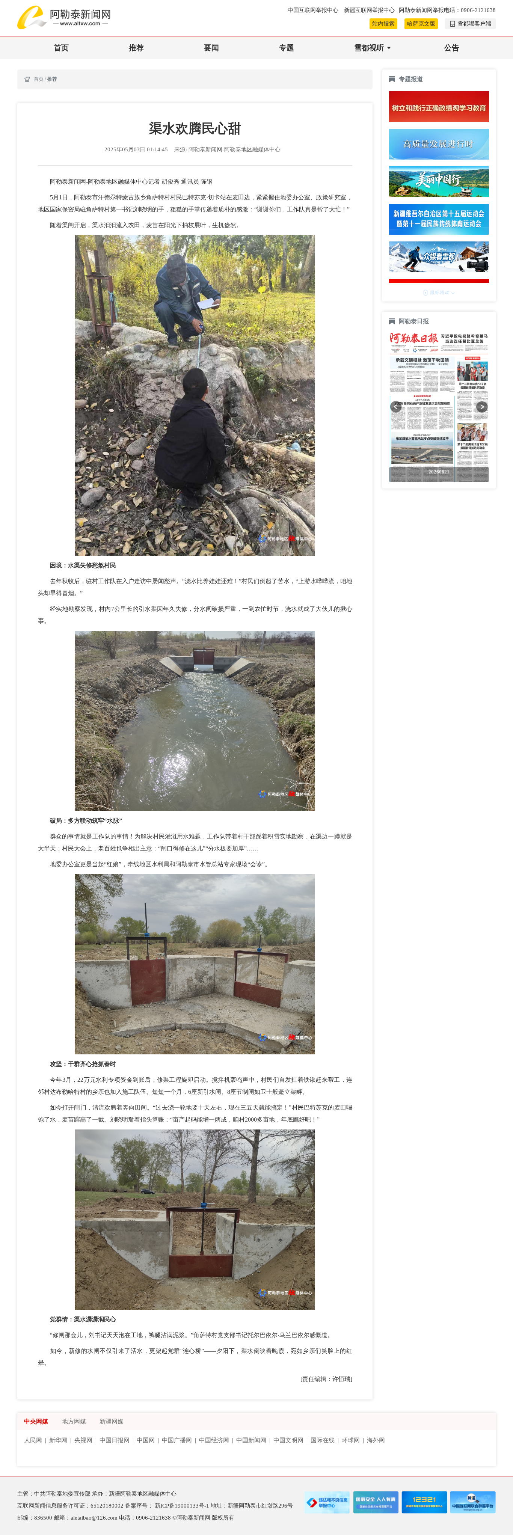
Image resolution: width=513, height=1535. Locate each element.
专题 (286, 48)
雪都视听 (369, 48)
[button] (396, 406)
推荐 (136, 48)
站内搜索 (383, 24)
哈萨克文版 (421, 24)
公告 (451, 48)
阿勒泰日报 (414, 321)
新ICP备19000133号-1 (183, 1506)
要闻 (211, 48)
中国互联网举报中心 (314, 10)
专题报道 (411, 79)
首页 (61, 48)
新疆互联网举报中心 (369, 10)
